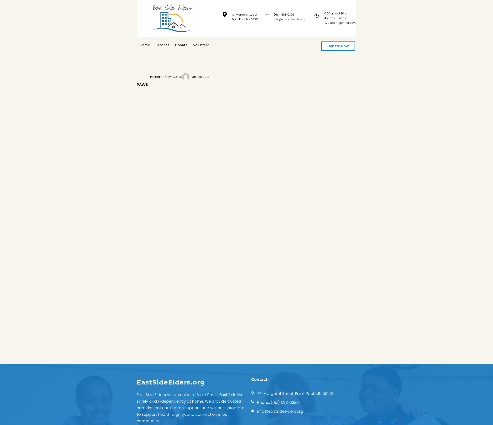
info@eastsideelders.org (291, 19)
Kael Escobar (200, 77)
